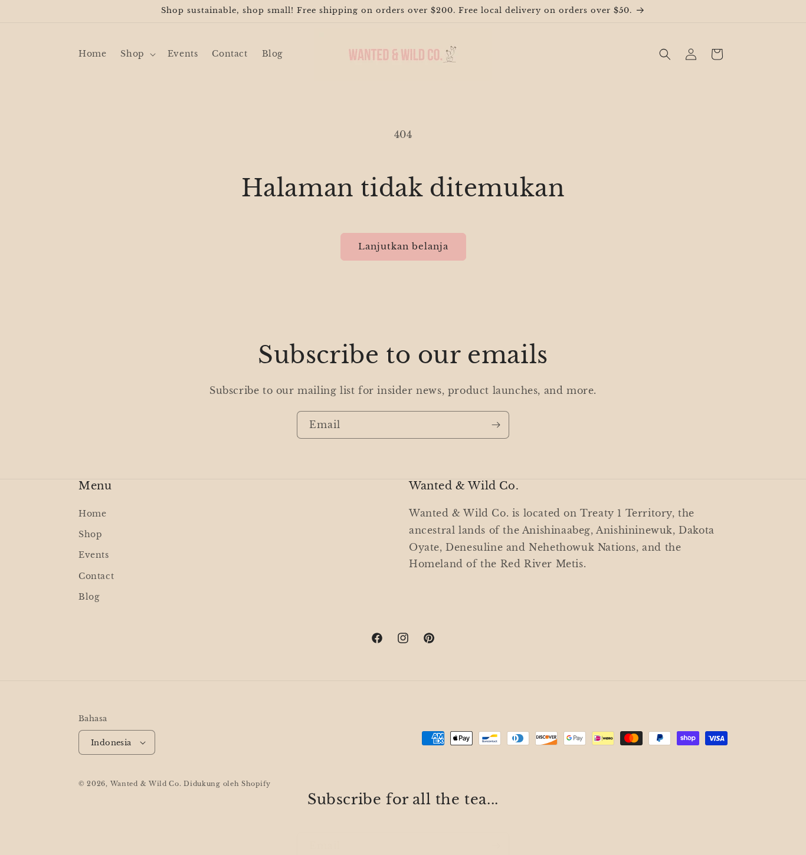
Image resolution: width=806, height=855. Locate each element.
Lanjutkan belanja (403, 246)
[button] (136, 53)
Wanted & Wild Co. (146, 784)
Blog (88, 596)
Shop (90, 534)
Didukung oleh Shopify (227, 784)
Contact (96, 576)
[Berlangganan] (496, 425)
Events (93, 555)
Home (92, 513)
